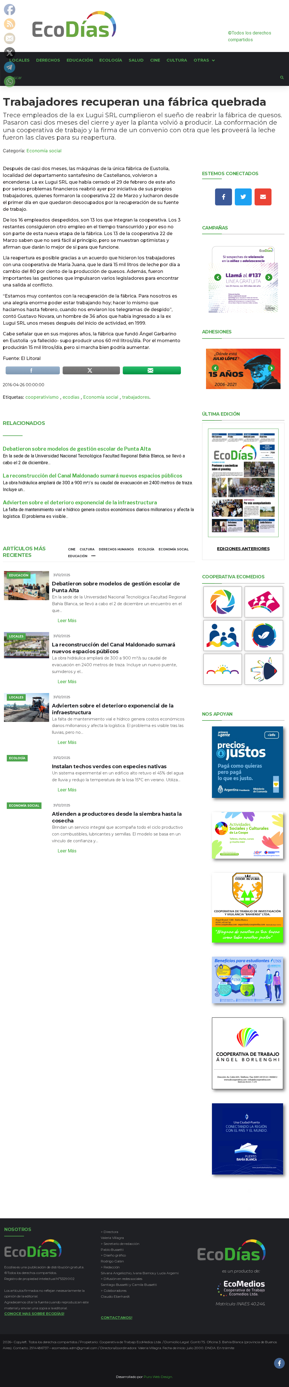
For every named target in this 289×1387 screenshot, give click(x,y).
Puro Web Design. (158, 1377)
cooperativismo (42, 397)
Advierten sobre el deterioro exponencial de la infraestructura (80, 502)
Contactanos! (116, 1317)
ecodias (71, 397)
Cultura (87, 549)
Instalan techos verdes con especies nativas (109, 766)
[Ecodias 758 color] (243, 483)
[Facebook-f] (223, 196)
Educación (77, 556)
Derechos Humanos (116, 549)
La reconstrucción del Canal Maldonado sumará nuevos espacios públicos (92, 476)
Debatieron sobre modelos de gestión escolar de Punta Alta (77, 449)
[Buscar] (140, 78)
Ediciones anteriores (243, 548)
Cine (71, 549)
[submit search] (282, 77)
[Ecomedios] (241, 1288)
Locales (16, 636)
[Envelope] (263, 196)
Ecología (146, 549)
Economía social (44, 150)
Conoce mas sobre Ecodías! (34, 1313)
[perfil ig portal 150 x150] (222, 602)
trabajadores (135, 397)
